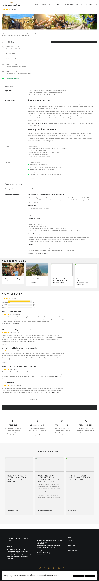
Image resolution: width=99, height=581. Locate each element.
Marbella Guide (14, 510)
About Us (70, 537)
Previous (31, 399)
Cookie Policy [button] (40, 575)
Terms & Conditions (43, 253)
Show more (15, 323)
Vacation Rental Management (45, 510)
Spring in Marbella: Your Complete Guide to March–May (79, 478)
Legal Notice (71, 548)
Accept (89, 576)
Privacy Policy (71, 545)
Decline (78, 576)
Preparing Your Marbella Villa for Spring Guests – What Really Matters (49, 546)
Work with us (71, 540)
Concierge (46, 4)
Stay (37, 4)
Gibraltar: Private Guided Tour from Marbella (35, 281)
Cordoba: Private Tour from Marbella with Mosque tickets (61, 281)
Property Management (72, 4)
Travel (9, 510)
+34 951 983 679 (88, 4)
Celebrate (57, 4)
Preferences (67, 576)
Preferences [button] (12, 576)
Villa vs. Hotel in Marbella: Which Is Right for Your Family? (49, 541)
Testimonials (71, 542)
